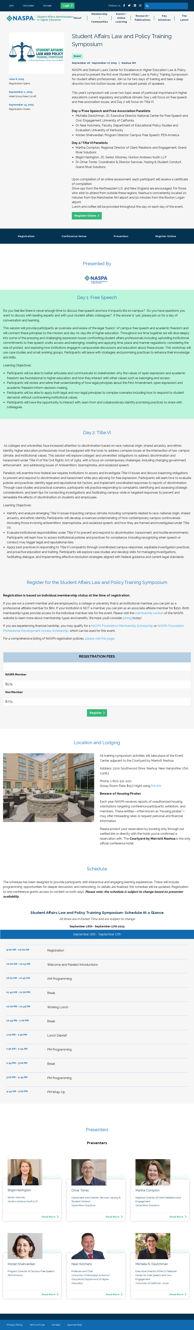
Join (11, 5)
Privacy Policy (15, 1324)
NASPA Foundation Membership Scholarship (122, 626)
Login (66, 5)
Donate (47, 5)
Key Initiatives (164, 17)
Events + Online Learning (121, 18)
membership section (149, 613)
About (77, 18)
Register (96, 712)
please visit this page (99, 638)
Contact (55, 1324)
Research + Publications (142, 17)
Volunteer (28, 5)
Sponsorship (74, 1324)
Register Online (85, 215)
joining (127, 618)
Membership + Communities (99, 18)
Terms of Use (37, 1324)
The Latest (184, 17)
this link (156, 786)
